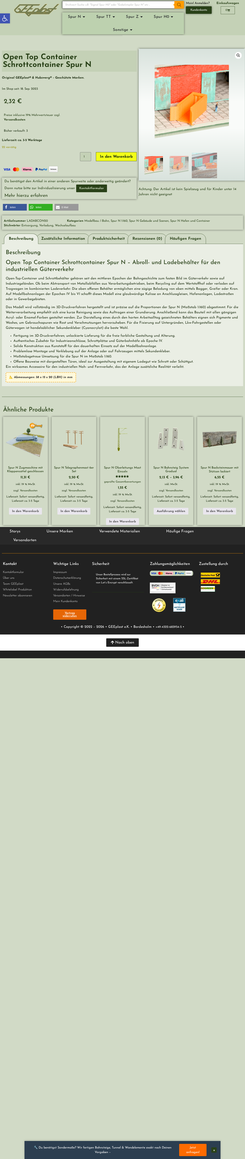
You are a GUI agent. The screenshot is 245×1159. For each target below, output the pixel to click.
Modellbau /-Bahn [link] (96, 220)
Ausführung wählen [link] (171, 511)
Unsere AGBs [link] (61, 583)
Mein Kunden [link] (62, 601)
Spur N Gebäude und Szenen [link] (149, 220)
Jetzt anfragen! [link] (192, 1150)
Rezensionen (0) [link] (147, 239)
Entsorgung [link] (29, 225)
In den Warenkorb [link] (25, 511)
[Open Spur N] (84, 17)
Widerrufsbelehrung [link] (66, 589)
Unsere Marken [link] (60, 531)
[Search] (179, 5)
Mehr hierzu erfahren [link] (26, 195)
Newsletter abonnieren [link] (17, 595)
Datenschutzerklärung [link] (67, 578)
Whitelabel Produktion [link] (17, 589)
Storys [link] (15, 531)
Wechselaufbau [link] (65, 225)
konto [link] (74, 601)
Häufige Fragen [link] (180, 531)
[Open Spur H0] (172, 17)
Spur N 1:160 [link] (119, 220)
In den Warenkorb (116, 157)
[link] (5, 18)
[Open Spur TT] (114, 17)
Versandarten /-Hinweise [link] (69, 595)
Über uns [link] (8, 578)
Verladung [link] (46, 225)
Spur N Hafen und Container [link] (190, 220)
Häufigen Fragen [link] (185, 239)
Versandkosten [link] (29, 490)
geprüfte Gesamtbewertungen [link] (122, 481)
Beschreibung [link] (21, 239)
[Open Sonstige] (131, 30)
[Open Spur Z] (141, 17)
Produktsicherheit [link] (109, 239)
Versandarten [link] (24, 540)
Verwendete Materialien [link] (119, 531)
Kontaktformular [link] (13, 572)
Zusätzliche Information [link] (63, 239)
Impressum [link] (60, 572)
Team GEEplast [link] (13, 583)
